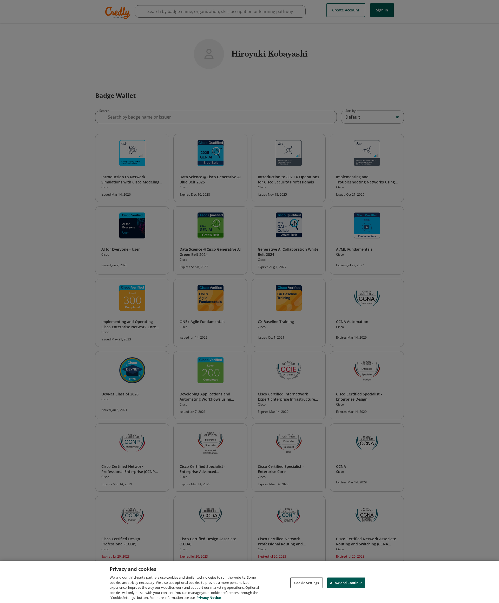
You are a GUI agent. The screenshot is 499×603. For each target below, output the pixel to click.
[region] (249, 582)
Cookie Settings (306, 582)
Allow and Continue (346, 582)
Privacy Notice (208, 597)
